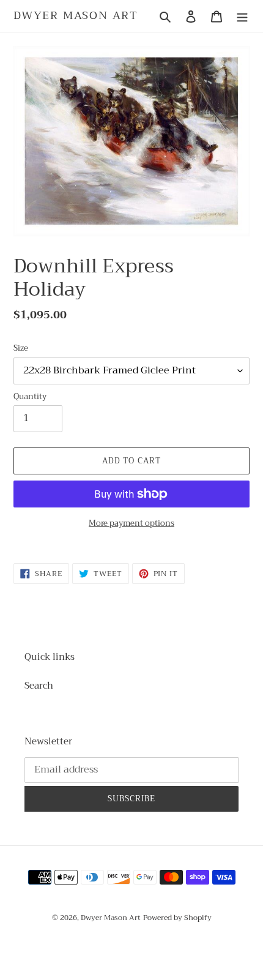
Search (38, 686)
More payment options (131, 523)
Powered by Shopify (177, 917)
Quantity (29, 397)
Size (20, 348)
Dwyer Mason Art (75, 16)
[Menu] (242, 16)
